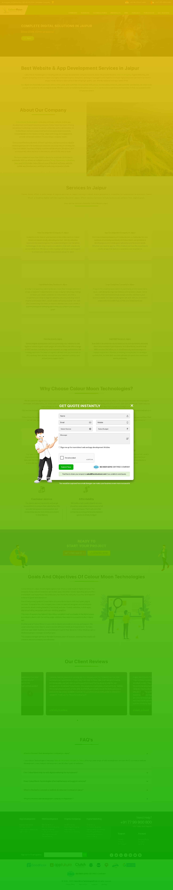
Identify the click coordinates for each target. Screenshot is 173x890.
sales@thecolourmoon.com (96, 474)
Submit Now (66, 467)
